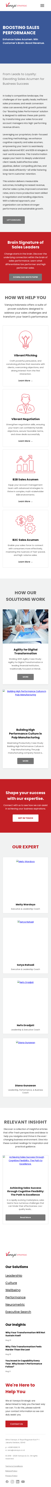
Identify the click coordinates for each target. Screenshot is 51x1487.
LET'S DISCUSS (14, 220)
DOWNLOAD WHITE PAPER (25, 277)
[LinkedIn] (17, 1482)
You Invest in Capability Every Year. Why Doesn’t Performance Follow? (23, 1363)
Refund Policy (11, 1471)
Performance (15, 1297)
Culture (11, 1283)
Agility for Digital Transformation (26, 651)
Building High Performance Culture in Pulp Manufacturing (25, 733)
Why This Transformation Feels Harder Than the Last (23, 1348)
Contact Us (16, 1424)
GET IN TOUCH (25, 818)
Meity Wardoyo (25, 904)
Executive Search (18, 1312)
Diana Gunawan (25, 1085)
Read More (25, 1217)
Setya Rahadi (25, 965)
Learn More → (25, 380)
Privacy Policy (11, 1475)
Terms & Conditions (14, 1466)
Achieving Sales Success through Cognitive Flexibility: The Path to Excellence (25, 1191)
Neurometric (15, 1304)
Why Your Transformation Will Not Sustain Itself (25, 1334)
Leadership (13, 1275)
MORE (25, 677)
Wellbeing (13, 1290)
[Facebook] (7, 1482)
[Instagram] (12, 1482)
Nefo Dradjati (25, 1025)
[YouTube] (23, 1482)
